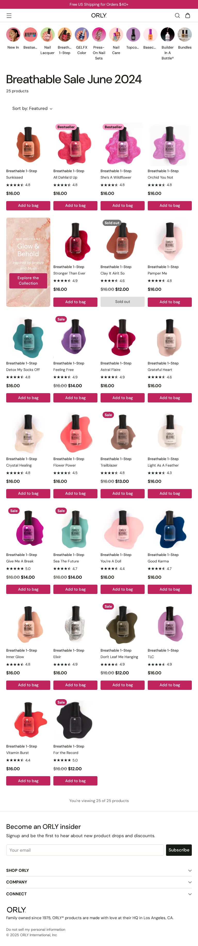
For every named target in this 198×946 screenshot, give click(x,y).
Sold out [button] (122, 301)
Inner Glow (15, 656)
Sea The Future (66, 561)
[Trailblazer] (123, 432)
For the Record (65, 752)
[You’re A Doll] (123, 528)
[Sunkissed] (28, 144)
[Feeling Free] (75, 336)
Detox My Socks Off (23, 369)
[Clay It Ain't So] (123, 240)
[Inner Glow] (28, 623)
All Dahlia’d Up (65, 177)
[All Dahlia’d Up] (75, 144)
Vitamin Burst (17, 752)
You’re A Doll (111, 561)
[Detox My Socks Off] (28, 336)
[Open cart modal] (187, 15)
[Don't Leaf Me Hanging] (123, 623)
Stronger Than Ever (69, 273)
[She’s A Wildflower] (123, 144)
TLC (151, 656)
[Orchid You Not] (170, 144)
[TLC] (170, 623)
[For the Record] (75, 719)
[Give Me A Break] (28, 528)
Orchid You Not (160, 177)
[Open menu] (9, 15)
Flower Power (64, 465)
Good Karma (158, 561)
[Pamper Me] (170, 240)
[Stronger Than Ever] (75, 240)
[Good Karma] (170, 528)
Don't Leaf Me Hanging (119, 656)
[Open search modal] (177, 15)
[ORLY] (99, 15)
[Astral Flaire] (123, 336)
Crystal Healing (19, 465)
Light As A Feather (163, 465)
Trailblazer (109, 465)
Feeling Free (63, 369)
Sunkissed (14, 177)
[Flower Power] (75, 432)
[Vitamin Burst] (28, 719)
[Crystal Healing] (28, 432)
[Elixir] (75, 623)
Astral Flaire (110, 369)
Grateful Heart (160, 369)
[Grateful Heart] (170, 336)
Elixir (57, 656)
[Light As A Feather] (170, 432)
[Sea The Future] (75, 528)
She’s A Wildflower (116, 177)
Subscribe (179, 850)
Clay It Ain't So (113, 273)
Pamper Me (157, 273)
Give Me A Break (20, 561)
